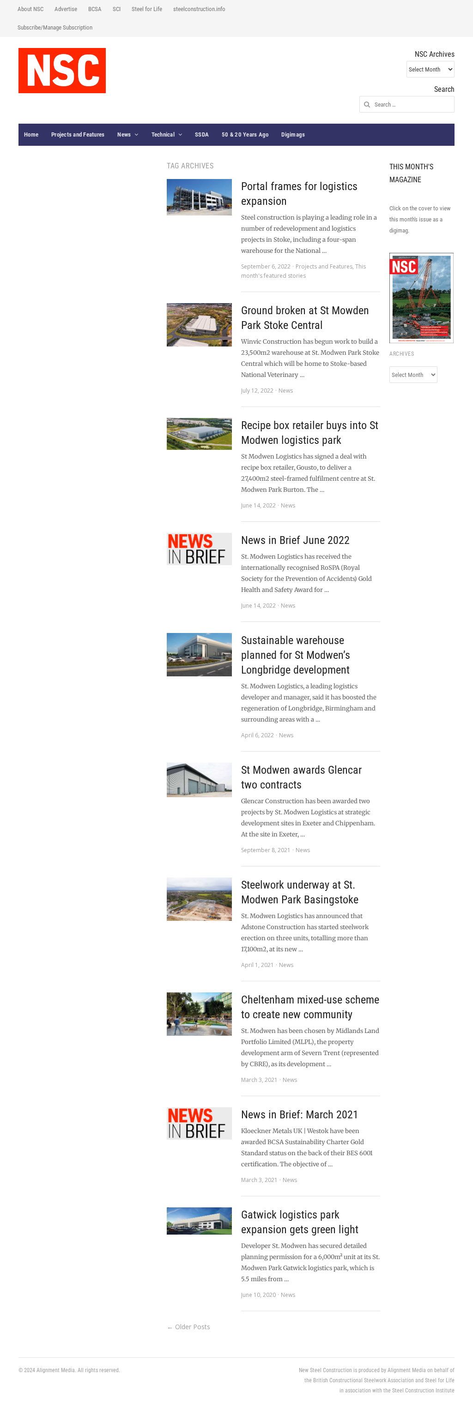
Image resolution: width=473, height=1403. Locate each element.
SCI (117, 9)
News (124, 134)
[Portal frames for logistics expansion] (199, 197)
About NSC (30, 9)
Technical (163, 134)
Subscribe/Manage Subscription (55, 27)
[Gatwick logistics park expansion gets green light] (199, 1221)
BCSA (95, 9)
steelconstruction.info (199, 9)
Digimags (293, 134)
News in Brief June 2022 (295, 540)
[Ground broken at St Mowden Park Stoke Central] (199, 324)
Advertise (66, 9)
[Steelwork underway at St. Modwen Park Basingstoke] (199, 899)
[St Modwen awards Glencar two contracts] (199, 780)
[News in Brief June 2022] (199, 549)
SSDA (202, 134)
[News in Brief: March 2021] (199, 1123)
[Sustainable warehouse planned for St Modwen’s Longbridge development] (199, 654)
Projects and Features (77, 134)
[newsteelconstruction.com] (62, 70)
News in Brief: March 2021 (299, 1114)
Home (31, 134)
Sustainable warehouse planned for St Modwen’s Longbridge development (295, 655)
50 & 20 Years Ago (245, 134)
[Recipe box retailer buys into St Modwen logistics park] (199, 434)
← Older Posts (188, 1326)
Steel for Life (147, 9)
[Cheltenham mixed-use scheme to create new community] (199, 1014)
